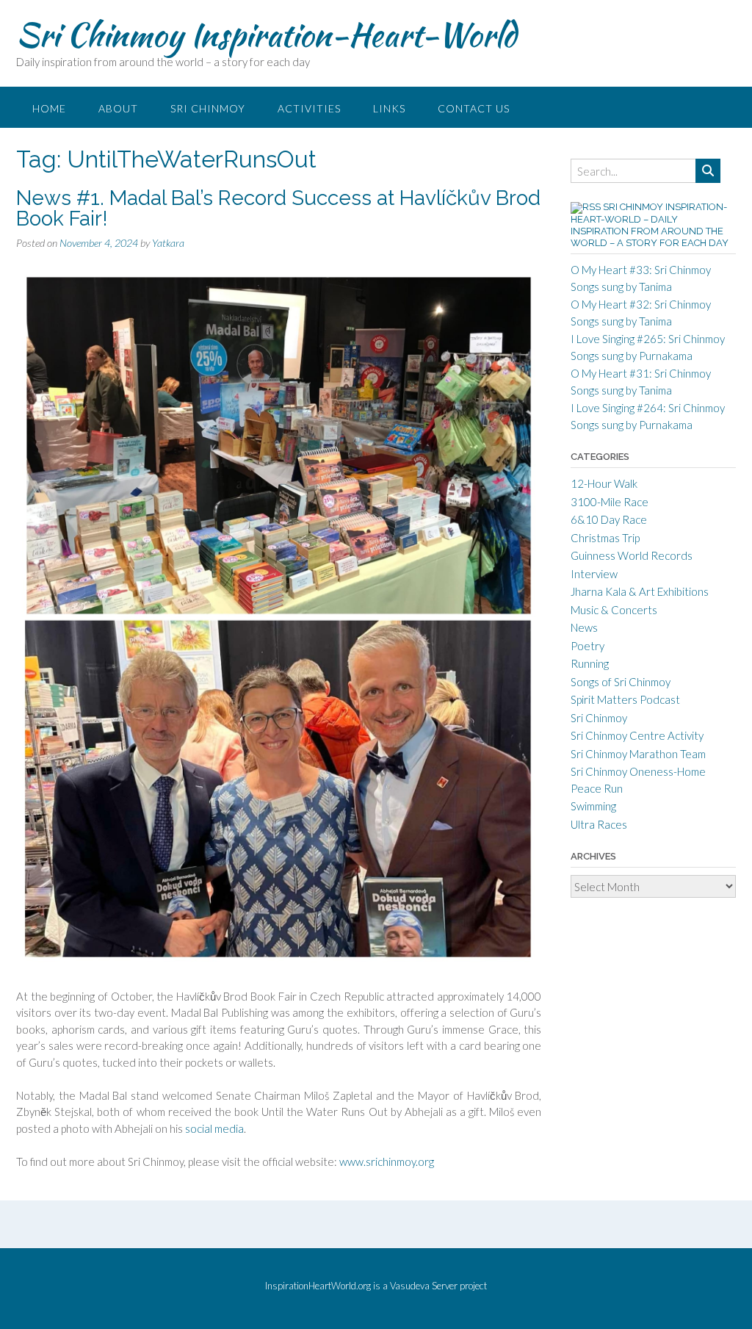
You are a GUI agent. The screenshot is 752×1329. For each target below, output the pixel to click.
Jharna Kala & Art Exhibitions (640, 591)
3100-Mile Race (609, 501)
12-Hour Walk (604, 483)
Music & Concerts (614, 609)
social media (214, 1128)
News (584, 627)
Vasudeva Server (425, 1286)
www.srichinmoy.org (386, 1161)
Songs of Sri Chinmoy (620, 681)
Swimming (593, 806)
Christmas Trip (605, 537)
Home (49, 108)
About (118, 108)
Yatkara (168, 243)
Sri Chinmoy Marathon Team (638, 753)
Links (389, 108)
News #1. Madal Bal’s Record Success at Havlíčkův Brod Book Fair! (278, 208)
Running (590, 663)
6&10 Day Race (609, 519)
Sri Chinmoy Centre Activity (637, 735)
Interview (594, 573)
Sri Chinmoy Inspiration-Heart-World (266, 34)
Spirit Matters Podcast (625, 699)
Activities (309, 108)
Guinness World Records (632, 555)
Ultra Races (599, 824)
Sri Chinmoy (207, 108)
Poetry (587, 645)
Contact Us (474, 108)
